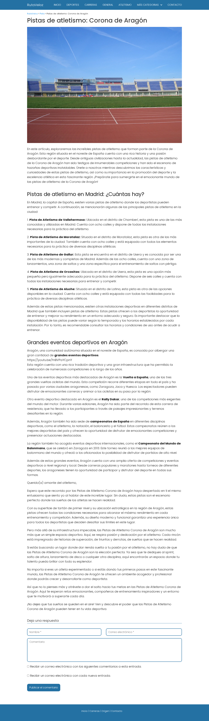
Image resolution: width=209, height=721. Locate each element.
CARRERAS (91, 5)
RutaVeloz (35, 5)
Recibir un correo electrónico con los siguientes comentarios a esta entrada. (86, 666)
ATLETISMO (125, 5)
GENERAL (108, 5)
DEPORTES (73, 5)
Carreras (94, 711)
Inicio (84, 711)
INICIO (57, 5)
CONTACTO (175, 5)
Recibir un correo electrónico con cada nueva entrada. (70, 676)
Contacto (116, 711)
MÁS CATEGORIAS (148, 5)
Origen (105, 711)
